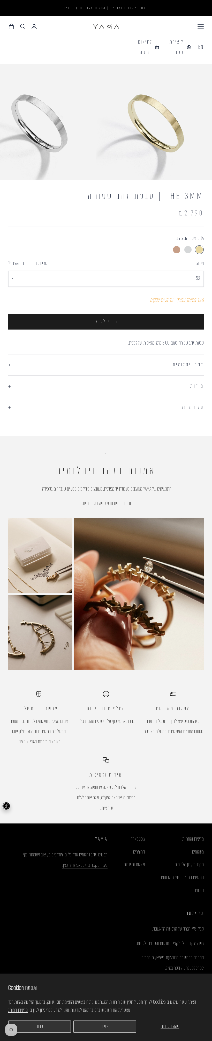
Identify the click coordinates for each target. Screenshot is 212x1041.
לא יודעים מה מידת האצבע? (28, 263)
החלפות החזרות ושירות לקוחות (182, 877)
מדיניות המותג (18, 1010)
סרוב (39, 1026)
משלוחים (198, 852)
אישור (105, 1026)
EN (201, 47)
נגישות (199, 890)
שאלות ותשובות (134, 864)
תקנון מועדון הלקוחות (189, 864)
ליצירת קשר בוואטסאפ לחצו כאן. (85, 865)
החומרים (139, 852)
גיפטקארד (138, 839)
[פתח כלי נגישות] (6, 806)
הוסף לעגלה (106, 321)
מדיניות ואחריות (193, 839)
